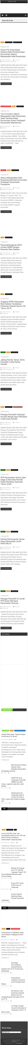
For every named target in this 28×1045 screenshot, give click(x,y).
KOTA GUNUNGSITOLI (6, 106)
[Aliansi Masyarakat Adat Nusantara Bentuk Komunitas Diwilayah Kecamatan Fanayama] (14, 162)
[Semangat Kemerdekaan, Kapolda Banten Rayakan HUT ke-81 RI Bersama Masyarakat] (5, 963)
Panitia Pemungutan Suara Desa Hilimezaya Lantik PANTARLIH (12, 541)
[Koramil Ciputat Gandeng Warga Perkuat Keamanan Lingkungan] (5, 895)
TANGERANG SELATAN (20, 730)
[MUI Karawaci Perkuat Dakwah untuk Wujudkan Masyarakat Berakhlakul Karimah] (5, 765)
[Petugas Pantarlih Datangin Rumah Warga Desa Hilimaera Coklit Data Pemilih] (14, 401)
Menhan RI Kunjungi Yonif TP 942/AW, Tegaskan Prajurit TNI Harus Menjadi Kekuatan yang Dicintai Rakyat (13, 872)
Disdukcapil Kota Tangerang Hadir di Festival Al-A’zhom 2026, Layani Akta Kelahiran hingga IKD (13, 797)
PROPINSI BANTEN (15, 928)
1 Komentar (16, 422)
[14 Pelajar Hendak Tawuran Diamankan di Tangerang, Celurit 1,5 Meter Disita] (5, 1006)
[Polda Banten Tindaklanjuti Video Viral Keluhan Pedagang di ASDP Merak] (14, 920)
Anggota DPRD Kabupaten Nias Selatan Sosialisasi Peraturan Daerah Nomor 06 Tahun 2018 (13, 305)
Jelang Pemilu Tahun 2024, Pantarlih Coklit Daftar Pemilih (13, 362)
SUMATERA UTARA (18, 407)
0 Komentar (16, 60)
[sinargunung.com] (2, 15)
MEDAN (3, 369)
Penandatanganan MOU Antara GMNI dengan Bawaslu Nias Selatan (11, 247)
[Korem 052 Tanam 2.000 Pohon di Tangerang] (5, 884)
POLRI (8, 928)
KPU (3, 424)
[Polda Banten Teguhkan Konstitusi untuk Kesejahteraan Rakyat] (5, 978)
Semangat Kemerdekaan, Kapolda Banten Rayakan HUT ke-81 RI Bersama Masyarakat (12, 967)
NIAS (3, 61)
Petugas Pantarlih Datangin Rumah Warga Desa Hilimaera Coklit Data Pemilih (14, 416)
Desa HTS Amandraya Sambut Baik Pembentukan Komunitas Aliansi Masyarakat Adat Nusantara (13, 53)
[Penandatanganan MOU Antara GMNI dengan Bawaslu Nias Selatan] (14, 227)
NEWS (2, 42)
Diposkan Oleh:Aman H (6, 60)
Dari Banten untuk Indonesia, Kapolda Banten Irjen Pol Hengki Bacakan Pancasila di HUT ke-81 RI (12, 995)
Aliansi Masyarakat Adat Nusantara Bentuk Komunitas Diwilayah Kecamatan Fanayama (14, 181)
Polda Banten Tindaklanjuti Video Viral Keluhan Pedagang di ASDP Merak (12, 935)
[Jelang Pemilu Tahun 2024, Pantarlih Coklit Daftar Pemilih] (14, 346)
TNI (15, 829)
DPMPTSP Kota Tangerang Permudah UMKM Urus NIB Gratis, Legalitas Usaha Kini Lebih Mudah (13, 782)
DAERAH (3, 352)
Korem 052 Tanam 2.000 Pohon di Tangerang (17, 885)
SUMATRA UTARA (17, 42)
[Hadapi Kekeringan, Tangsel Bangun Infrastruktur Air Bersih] (14, 722)
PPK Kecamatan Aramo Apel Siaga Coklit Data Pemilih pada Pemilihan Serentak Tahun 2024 (13, 480)
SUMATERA (13, 61)
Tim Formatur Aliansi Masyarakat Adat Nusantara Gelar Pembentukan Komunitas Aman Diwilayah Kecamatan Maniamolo (13, 118)
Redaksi (11, 739)
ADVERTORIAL (5, 730)
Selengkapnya (4, 759)
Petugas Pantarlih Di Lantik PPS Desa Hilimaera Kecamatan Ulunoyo (13, 601)
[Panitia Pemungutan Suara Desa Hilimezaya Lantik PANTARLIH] (14, 523)
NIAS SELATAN (9, 42)
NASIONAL (3, 170)
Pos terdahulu (5, 634)
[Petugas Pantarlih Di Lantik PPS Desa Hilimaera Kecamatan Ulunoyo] (14, 583)
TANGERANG (10, 829)
